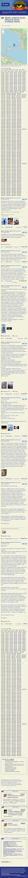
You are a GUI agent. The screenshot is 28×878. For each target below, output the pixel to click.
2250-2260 (19, 133)
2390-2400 (8, 138)
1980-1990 (8, 125)
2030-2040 (14, 126)
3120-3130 (13, 163)
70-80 (5, 71)
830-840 (19, 87)
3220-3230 (19, 166)
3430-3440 (3, 174)
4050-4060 (14, 195)
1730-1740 (3, 116)
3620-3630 (19, 180)
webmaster (19, 877)
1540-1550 (8, 109)
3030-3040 (8, 160)
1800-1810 (19, 118)
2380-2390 (3, 138)
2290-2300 (19, 134)
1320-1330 (19, 101)
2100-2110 (8, 129)
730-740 (2, 86)
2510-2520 (8, 142)
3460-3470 (19, 174)
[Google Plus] (26, 198)
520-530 (15, 80)
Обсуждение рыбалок (9, 760)
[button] (14, 44)
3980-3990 (19, 192)
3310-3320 (3, 170)
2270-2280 (8, 134)
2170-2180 (19, 130)
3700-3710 (19, 183)
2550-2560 (8, 144)
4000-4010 (8, 194)
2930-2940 (19, 156)
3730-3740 (14, 184)
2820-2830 (3, 154)
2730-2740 (19, 149)
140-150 (7, 72)
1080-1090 (14, 94)
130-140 (2, 72)
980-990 (7, 91)
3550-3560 (3, 178)
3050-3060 (19, 160)
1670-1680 (14, 114)
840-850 (24, 87)
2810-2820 (19, 152)
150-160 (11, 72)
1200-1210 (24, 97)
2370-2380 (19, 137)
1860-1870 (8, 120)
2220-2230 (3, 133)
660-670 (24, 83)
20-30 (13, 69)
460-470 (15, 79)
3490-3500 (14, 176)
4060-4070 (19, 195)
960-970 (24, 90)
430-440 (2, 79)
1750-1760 (14, 116)
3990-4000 (3, 194)
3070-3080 (8, 162)
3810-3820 (14, 187)
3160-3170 (8, 165)
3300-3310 (19, 169)
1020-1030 (3, 93)
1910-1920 (14, 122)
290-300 (19, 75)
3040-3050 (14, 160)
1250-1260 (3, 100)
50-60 (23, 69)
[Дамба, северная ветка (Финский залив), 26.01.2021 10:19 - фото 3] (16, 221)
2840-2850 (14, 154)
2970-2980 (19, 158)
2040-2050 (19, 126)
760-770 (15, 86)
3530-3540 (14, 177)
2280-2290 (14, 134)
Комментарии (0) (9, 338)
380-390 (7, 78)
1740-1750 (8, 116)
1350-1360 (14, 102)
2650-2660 (19, 147)
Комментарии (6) (9, 478)
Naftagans (25, 435)
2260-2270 (3, 134)
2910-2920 (8, 156)
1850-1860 (3, 120)
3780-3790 (19, 185)
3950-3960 (3, 192)
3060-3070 (3, 162)
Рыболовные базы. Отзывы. (11, 767)
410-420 (19, 78)
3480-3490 (8, 176)
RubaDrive (10, 794)
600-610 (24, 82)
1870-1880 (14, 120)
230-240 (19, 73)
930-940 (11, 90)
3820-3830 (19, 187)
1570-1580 (3, 111)
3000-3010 (14, 159)
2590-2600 (8, 145)
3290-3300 (14, 169)
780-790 (24, 86)
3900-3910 (19, 189)
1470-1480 (14, 107)
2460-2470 (3, 141)
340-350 (15, 76)
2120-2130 (19, 129)
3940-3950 (19, 191)
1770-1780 (3, 118)
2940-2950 (3, 158)
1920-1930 (19, 122)
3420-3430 (19, 173)
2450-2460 (19, 140)
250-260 (2, 75)
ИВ (26, 338)
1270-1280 (14, 100)
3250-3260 (14, 167)
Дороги (6, 764)
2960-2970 (14, 158)
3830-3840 (3, 188)
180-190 (24, 72)
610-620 (2, 83)
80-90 (9, 71)
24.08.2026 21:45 (12, 844)
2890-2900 (19, 155)
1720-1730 (19, 115)
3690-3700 (14, 183)
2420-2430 (3, 140)
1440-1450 (19, 105)
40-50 (20, 69)
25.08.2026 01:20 (18, 841)
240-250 (24, 73)
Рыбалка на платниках (9, 770)
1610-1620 (3, 112)
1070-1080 (8, 94)
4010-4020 (14, 194)
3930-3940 (14, 191)
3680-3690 (8, 183)
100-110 (16, 71)
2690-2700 (19, 148)
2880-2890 (14, 155)
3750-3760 (3, 185)
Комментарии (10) (9, 227)
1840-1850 (19, 119)
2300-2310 (3, 136)
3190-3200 (3, 166)
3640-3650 (8, 181)
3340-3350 (19, 170)
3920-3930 (8, 191)
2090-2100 (3, 129)
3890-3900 (14, 189)
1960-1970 (19, 123)
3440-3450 (8, 174)
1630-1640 (14, 112)
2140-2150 (3, 130)
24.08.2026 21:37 (14, 845)
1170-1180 (8, 97)
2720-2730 (14, 149)
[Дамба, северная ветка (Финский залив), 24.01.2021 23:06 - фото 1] (4, 385)
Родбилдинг (5, 842)
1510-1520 (14, 108)
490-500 (2, 80)
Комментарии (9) (9, 393)
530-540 (19, 80)
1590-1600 (14, 111)
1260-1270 (8, 100)
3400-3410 (8, 173)
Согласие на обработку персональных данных (10, 874)
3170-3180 (14, 165)
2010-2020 (3, 126)
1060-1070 (3, 94)
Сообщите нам (3, 66)
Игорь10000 (24, 393)
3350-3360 (3, 171)
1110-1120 (3, 96)
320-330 (7, 76)
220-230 (15, 73)
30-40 (17, 69)
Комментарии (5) (9, 623)
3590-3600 (3, 180)
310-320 (2, 76)
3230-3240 (3, 167)
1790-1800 (14, 118)
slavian (25, 227)
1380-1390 (8, 104)
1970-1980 (3, 125)
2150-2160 (8, 130)
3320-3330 (8, 170)
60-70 (2, 71)
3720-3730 (8, 184)
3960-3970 (8, 192)
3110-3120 (8, 163)
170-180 (19, 72)
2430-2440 (8, 140)
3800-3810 (8, 187)
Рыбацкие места (8, 765)
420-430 (24, 78)
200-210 (7, 73)
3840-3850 (8, 188)
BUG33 (25, 623)
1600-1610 (19, 111)
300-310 (24, 75)
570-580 (11, 82)
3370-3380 (14, 171)
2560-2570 (14, 144)
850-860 (2, 89)
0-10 (7, 69)
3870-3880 (3, 189)
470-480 (19, 79)
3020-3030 (3, 160)
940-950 (15, 90)
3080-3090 (14, 162)
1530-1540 (3, 109)
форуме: (12, 759)
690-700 (11, 85)
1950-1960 (14, 123)
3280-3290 (8, 169)
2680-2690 (14, 148)
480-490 (24, 79)
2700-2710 (3, 149)
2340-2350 (3, 137)
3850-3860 (14, 188)
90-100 (12, 71)
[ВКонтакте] (23, 198)
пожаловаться (19, 227)
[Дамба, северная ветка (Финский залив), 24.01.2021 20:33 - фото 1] (4, 428)
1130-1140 (13, 96)
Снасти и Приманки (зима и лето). (10, 846)
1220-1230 (8, 98)
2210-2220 (19, 131)
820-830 (15, 87)
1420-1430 (8, 105)
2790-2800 (8, 152)
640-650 (15, 83)
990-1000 (11, 91)
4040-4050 (8, 195)
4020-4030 (19, 194)
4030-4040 (3, 195)
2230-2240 (8, 133)
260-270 (7, 75)
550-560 (2, 82)
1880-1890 (19, 120)
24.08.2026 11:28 (20, 849)
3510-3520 (3, 177)
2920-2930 (14, 156)
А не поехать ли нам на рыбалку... (12, 761)
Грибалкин (24, 261)
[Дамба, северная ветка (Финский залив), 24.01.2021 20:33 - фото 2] (10, 428)
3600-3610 (8, 180)
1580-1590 (8, 111)
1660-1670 (8, 114)
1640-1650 (19, 112)
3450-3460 (14, 174)
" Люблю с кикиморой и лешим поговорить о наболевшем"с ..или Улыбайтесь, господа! (16, 813)
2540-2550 (3, 144)
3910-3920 (3, 191)
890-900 (19, 89)
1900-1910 (8, 122)
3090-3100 (19, 162)
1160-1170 (3, 97)
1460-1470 (8, 107)
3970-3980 (14, 192)
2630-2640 (8, 147)
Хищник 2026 (6, 844)
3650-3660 (14, 181)
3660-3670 (19, 181)
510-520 (11, 80)
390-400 (11, 78)
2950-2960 (8, 158)
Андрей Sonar (24, 538)
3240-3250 (8, 167)
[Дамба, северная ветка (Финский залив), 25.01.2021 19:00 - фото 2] (9, 329)
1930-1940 (3, 123)
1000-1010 (16, 91)
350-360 (19, 76)
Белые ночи (24, 478)
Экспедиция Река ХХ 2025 (8, 841)
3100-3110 (3, 163)
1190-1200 (18, 97)
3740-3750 (19, 184)
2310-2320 (8, 136)
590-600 (19, 82)
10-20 (10, 69)
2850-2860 (19, 154)
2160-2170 (14, 130)
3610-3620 (14, 180)
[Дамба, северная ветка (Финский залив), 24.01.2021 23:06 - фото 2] (10, 385)
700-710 (15, 85)
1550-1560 (14, 109)
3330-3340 (14, 170)
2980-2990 (3, 159)
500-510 (7, 80)
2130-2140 (24, 129)
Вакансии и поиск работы (8, 850)
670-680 (2, 85)
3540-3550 (19, 177)
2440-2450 (14, 140)
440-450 (7, 79)
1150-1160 (23, 96)
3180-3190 (19, 165)
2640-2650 (14, 147)
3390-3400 (3, 173)
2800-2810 (14, 152)
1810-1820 (3, 119)
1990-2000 (14, 125)
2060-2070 (8, 127)
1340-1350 (8, 102)
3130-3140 (19, 163)
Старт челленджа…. (13, 825)
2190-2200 (8, 131)
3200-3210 (8, 166)
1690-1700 (3, 115)
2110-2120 (13, 129)
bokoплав (10, 810)
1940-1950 (8, 123)
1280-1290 (19, 100)
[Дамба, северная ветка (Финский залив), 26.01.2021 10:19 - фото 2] (10, 221)
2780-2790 (3, 152)
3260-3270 (19, 167)
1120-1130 (8, 96)
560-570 (7, 82)
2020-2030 (8, 126)
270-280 (11, 75)
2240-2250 (14, 133)
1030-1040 (8, 93)
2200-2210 (14, 131)
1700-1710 (8, 115)
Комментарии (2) (9, 261)
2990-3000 (8, 159)
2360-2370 (14, 137)
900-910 (24, 89)
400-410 (15, 78)
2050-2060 (3, 127)
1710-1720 (14, 115)
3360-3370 (8, 171)
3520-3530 (8, 177)
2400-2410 (14, 138)
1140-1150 (18, 96)
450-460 (11, 79)
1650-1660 (3, 114)
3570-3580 (14, 178)
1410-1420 (3, 105)
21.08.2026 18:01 (17, 853)
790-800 (2, 87)
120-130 (24, 71)
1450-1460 (3, 107)
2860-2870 (3, 155)
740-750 (7, 86)
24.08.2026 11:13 (18, 850)
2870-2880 (8, 155)
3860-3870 (19, 188)
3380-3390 (19, 171)
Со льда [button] (15, 335)
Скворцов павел (23, 280)
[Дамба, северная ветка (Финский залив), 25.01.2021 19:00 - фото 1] (3, 329)
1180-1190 (13, 97)
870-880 (11, 89)
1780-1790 (8, 118)
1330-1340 (3, 102)
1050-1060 (19, 93)
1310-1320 (14, 101)
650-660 (19, 83)
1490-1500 (3, 108)
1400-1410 (19, 104)
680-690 (7, 85)
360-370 (24, 76)
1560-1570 (19, 109)
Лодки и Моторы (6, 845)
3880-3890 (8, 189)
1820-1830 (8, 119)
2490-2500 (19, 141)
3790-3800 (3, 187)
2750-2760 (8, 151)
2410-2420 (19, 138)
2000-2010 (19, 125)
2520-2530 (14, 142)
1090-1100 (19, 94)
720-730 (24, 85)
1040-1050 (14, 93)
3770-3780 (14, 185)
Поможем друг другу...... (8, 853)
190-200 (2, 73)
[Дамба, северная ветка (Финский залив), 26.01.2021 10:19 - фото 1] (4, 221)
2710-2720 (8, 149)
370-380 (2, 78)
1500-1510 (8, 108)
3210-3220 (14, 166)
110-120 (20, 71)
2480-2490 (14, 141)
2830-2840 (8, 154)
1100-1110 (24, 94)
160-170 (15, 72)
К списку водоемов (6, 25)
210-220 (11, 73)
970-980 (2, 91)
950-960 (19, 90)
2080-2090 (19, 127)
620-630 (7, 83)
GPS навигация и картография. (9, 849)
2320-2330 (14, 136)
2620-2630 (3, 147)
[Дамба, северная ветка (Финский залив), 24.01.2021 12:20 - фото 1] (4, 473)
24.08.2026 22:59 (12, 842)
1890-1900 (3, 122)
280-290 (15, 75)
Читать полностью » (13, 802)
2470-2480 (8, 141)
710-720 (19, 85)
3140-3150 (24, 163)
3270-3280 (3, 169)
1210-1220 (3, 98)
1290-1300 (3, 101)
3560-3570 (8, 178)
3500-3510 (19, 176)
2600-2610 (14, 145)
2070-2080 (14, 127)
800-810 (7, 87)
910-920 (2, 90)
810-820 (11, 87)
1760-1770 (19, 116)
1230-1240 (14, 98)
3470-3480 (3, 176)
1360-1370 (19, 102)
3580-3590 (19, 178)
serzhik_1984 (24, 246)
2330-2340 (19, 136)
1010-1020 (22, 91)
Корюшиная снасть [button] (6, 244)
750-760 (11, 86)
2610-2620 (19, 145)
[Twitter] (24, 198)
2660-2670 (3, 148)
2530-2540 (19, 142)
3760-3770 (8, 185)
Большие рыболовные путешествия (12, 771)
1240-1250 (19, 98)
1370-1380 (3, 104)
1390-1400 (14, 104)
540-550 (24, 80)
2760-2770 (14, 151)
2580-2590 (3, 145)
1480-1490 (19, 107)
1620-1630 (8, 112)
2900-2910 (3, 156)
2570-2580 (19, 144)
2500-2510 (3, 142)
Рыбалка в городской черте (10, 769)
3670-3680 (3, 183)
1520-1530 (19, 108)
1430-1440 (14, 105)
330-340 (11, 76)
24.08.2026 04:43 (11, 852)
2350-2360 (8, 137)
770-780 (19, 86)
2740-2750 (3, 151)
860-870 (7, 89)
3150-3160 (3, 165)
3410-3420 (14, 173)
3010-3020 (19, 159)
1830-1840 (14, 119)
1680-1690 (19, 114)
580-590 (15, 82)
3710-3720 (3, 184)
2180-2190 (3, 131)
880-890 (15, 89)
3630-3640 (3, 181)
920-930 (7, 90)
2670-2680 (8, 148)
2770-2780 (19, 151)
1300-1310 (8, 101)
